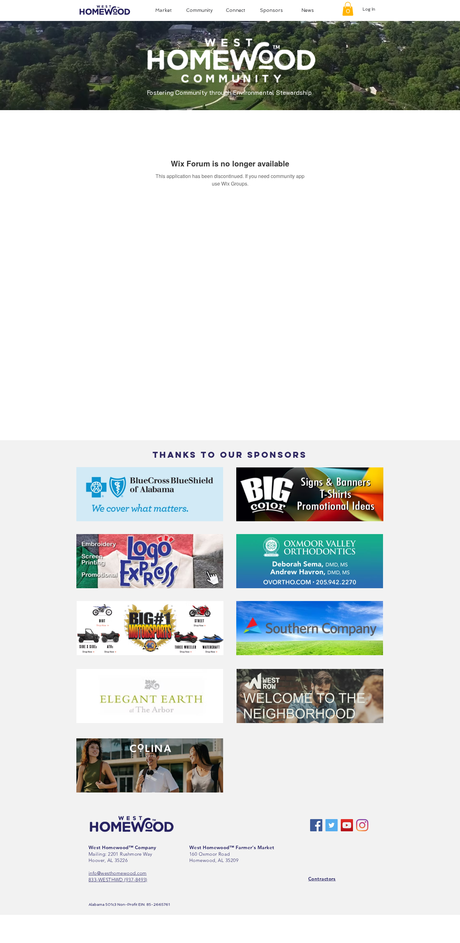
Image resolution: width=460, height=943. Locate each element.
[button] (163, 10)
